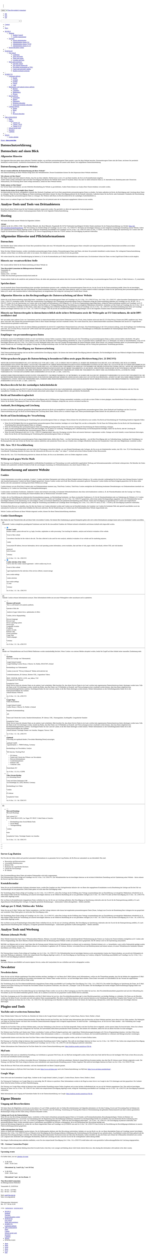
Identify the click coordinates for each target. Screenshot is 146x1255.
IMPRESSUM (9, 1208)
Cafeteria (7, 1236)
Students (7, 1213)
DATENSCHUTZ (18, 1208)
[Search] (21, 21)
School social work (11, 1233)
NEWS (7, 1238)
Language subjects (10, 1226)
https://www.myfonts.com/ (49, 1069)
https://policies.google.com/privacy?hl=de (78, 1046)
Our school (8, 1220)
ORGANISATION (11, 1227)
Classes (7, 1231)
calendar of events (22, 1156)
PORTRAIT (9, 1219)
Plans (6, 1229)
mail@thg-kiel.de (9, 1195)
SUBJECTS (9, 1224)
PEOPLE (8, 1211)
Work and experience (11, 1222)
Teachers (7, 1215)
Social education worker (12, 1217)
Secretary (8, 1235)
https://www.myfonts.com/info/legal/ (99, 1069)
